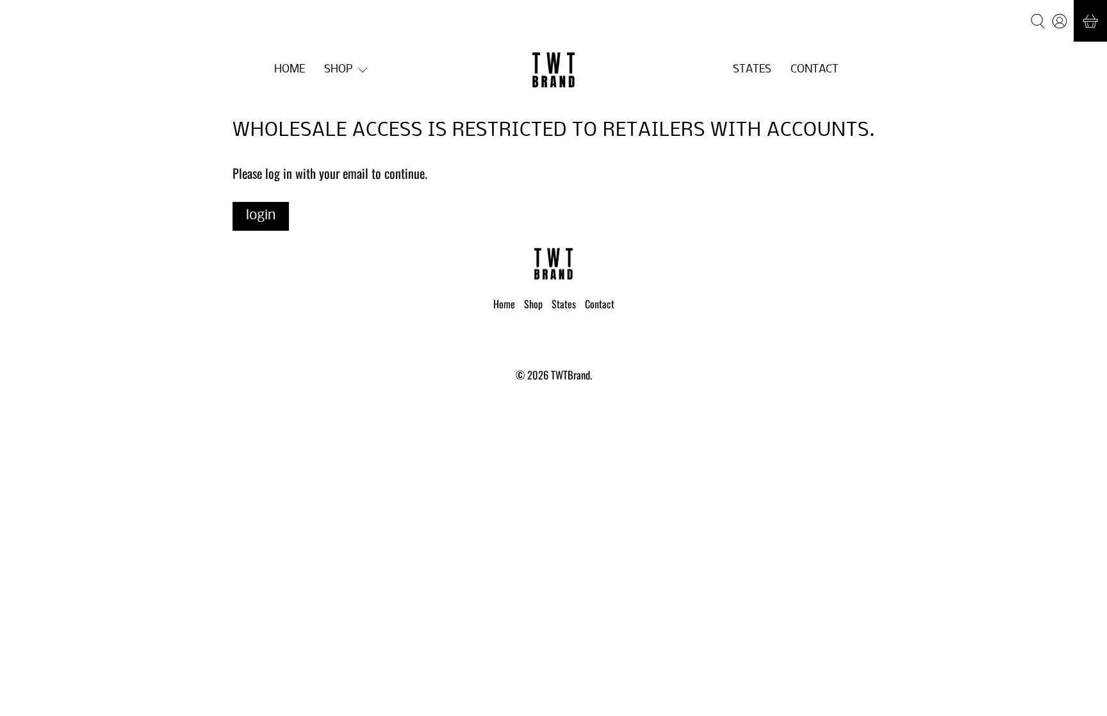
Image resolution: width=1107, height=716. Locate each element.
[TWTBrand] (553, 70)
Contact (815, 69)
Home (289, 69)
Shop (338, 69)
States (752, 69)
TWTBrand (570, 375)
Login (260, 215)
